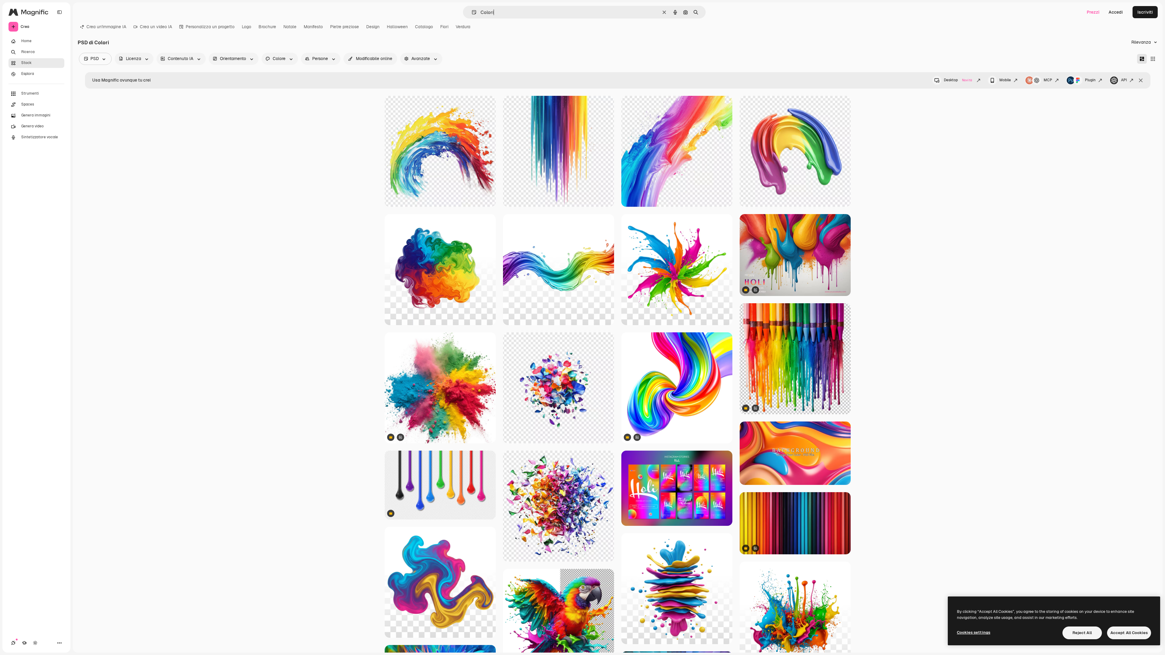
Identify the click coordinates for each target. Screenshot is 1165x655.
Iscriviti (1145, 12)
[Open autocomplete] (471, 12)
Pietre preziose (344, 26)
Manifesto (313, 26)
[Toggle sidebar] (59, 12)
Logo (246, 26)
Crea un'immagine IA (106, 26)
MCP (1048, 80)
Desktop (958, 80)
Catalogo (424, 26)
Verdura (463, 26)
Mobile (1005, 80)
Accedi (1116, 12)
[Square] (1153, 59)
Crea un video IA (156, 26)
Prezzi (1093, 12)
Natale (289, 26)
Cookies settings (973, 632)
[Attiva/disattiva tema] (35, 643)
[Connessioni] (13, 643)
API (1124, 80)
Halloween (397, 26)
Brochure (267, 26)
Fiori (444, 26)
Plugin (1090, 80)
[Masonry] (1142, 59)
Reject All (1082, 632)
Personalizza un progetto (210, 26)
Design (373, 26)
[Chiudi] (1140, 80)
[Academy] (24, 643)
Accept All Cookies (1129, 632)
